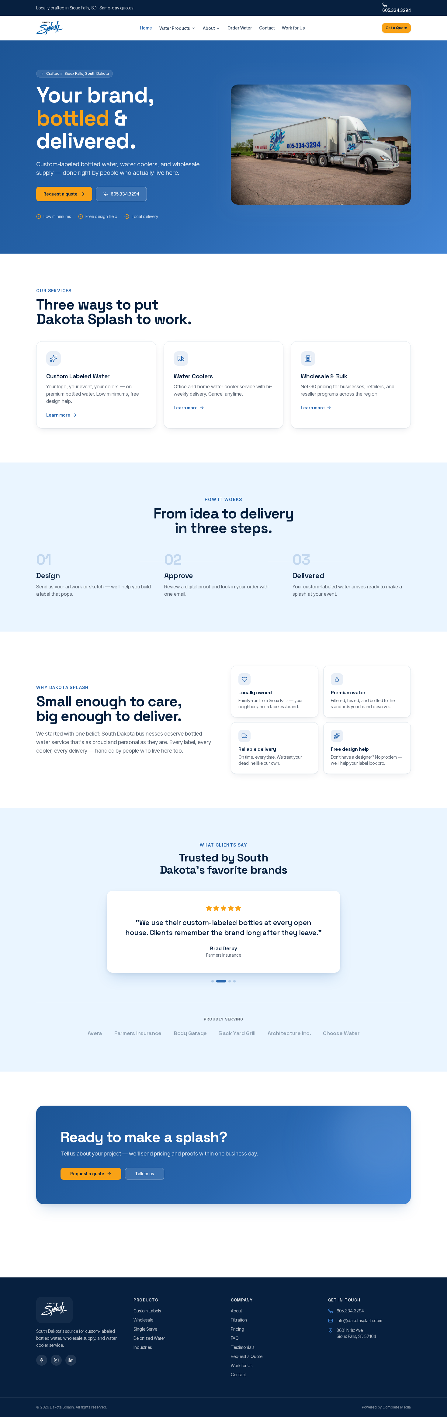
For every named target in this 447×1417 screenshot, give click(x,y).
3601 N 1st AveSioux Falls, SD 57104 (356, 1333)
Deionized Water (149, 1338)
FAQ (235, 1338)
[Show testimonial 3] (229, 981)
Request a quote (60, 193)
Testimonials (242, 1347)
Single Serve (145, 1329)
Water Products (174, 28)
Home (146, 27)
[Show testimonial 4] (234, 981)
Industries (142, 1347)
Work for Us (293, 27)
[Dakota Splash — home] (49, 28)
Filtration (239, 1319)
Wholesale (143, 1319)
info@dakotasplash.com (359, 1320)
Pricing (237, 1329)
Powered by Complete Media (386, 1407)
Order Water (239, 27)
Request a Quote (246, 1356)
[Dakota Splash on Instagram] (56, 1360)
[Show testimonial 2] (221, 981)
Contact (267, 27)
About (209, 28)
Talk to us (144, 1173)
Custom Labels (147, 1310)
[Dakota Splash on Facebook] (41, 1360)
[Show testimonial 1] (212, 981)
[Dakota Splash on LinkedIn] (70, 1360)
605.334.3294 (396, 10)
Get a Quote (396, 28)
